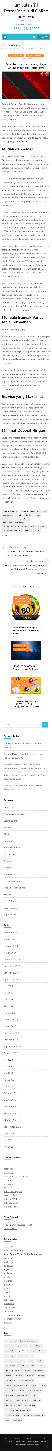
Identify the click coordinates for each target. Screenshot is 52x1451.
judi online (27, 515)
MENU (41, 37)
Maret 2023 (10, 1013)
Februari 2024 (11, 946)
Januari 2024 (10, 952)
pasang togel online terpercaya (13, 523)
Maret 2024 (10, 939)
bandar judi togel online (36, 1351)
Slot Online (9, 901)
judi (20, 515)
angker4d (8, 1261)
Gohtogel (8, 841)
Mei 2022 (8, 1073)
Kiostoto (8, 861)
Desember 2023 (12, 959)
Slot (34, 1395)
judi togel (8, 1376)
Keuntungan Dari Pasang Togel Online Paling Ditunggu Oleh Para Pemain (26, 704)
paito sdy (8, 1180)
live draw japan (11, 1206)
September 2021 (12, 1126)
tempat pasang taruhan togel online (15, 527)
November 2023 (12, 966)
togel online (36, 530)
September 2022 (12, 1046)
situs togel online (23, 1395)
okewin (7, 1322)
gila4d (7, 1284)
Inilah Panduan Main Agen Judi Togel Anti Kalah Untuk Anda (26, 630)
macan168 (9, 1303)
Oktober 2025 (11, 932)
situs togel (9, 1395)
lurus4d (7, 867)
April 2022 (9, 1079)
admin (6, 535)
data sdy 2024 (11, 1202)
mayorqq (8, 1280)
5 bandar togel (10, 1341)
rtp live (33, 1385)
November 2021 (12, 1113)
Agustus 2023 (11, 979)
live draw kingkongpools (16, 1176)
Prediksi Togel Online (14, 887)
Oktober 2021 (11, 1120)
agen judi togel (36, 1346)
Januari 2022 (10, 1100)
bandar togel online (10, 511)
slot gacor (9, 1400)
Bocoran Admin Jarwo (14, 814)
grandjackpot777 (11, 1366)
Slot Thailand (10, 907)
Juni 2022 (8, 1066)
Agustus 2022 (11, 1053)
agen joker (8, 1346)
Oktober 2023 (11, 972)
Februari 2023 (11, 1019)
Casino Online (10, 820)
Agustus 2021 (11, 1133)
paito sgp (8, 1184)
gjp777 (40, 1361)
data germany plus (13, 1191)
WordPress (34, 1445)
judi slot (27, 1371)
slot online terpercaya (12, 1405)
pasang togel (7, 519)
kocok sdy (8, 1172)
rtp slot (42, 1385)
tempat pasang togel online (12, 530)
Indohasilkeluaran (12, 847)
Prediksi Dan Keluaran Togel (18, 1224)
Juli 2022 (8, 1059)
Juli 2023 (8, 986)
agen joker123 (21, 1346)
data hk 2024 (10, 1199)
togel (27, 530)
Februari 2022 (11, 1093)
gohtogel (8, 1299)
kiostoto (6, 501)
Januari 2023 (10, 1026)
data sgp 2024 (11, 1195)
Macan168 (9, 874)
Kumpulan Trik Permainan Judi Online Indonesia (26, 11)
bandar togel (9, 1356)
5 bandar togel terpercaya (28, 1341)
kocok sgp (8, 1168)
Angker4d (9, 807)
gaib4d (7, 1277)
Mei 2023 (8, 999)
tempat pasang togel (26, 137)
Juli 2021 (8, 1140)
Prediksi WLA (10, 1228)
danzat (44, 511)
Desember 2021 (12, 1106)
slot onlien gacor (23, 1400)
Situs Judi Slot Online (14, 1250)
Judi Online (16, 55)
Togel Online (34, 55)
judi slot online (39, 1371)
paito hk (8, 1187)
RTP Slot (8, 1246)
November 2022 (12, 1033)
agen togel (9, 1351)
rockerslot (9, 1311)
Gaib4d (7, 827)
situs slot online (35, 1390)
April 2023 (9, 1006)
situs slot (22, 1390)
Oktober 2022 (11, 1039)
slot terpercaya (30, 1405)
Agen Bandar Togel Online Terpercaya (23, 1254)
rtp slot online (10, 1390)
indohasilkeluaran (9, 515)
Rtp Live (8, 894)
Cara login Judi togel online (29, 511)
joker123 (41, 1366)
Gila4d (7, 834)
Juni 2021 (8, 1146)
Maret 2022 (10, 1086)
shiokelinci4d (10, 1307)
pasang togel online (22, 519)
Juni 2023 (8, 992)
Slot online (36, 1400)
